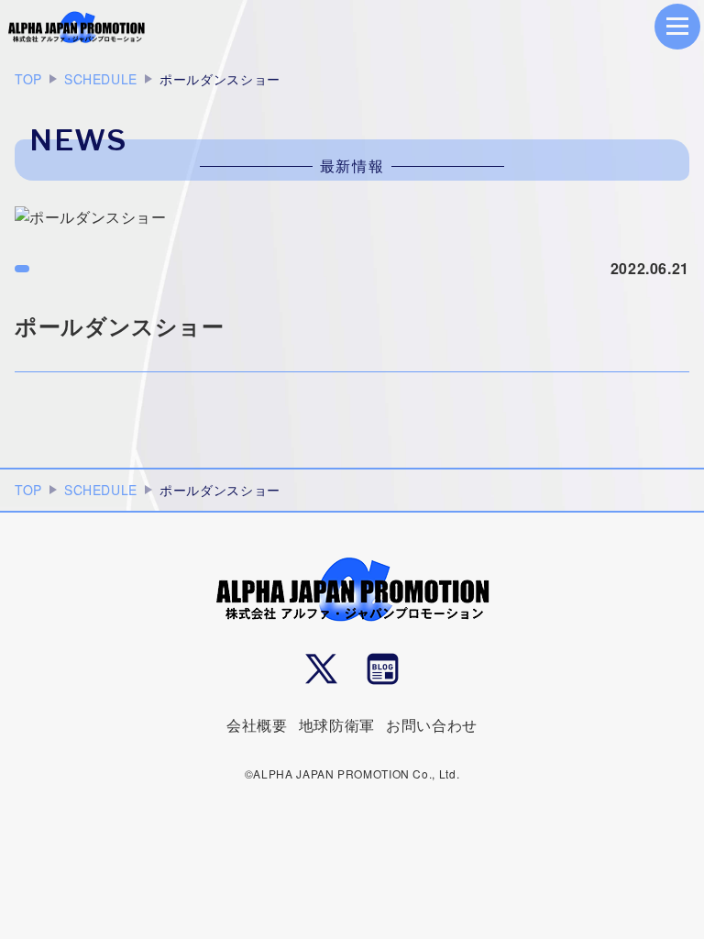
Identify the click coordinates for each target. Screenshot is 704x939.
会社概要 (257, 724)
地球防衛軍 (337, 724)
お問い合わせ (432, 724)
